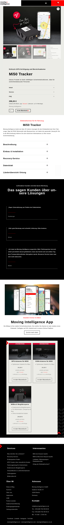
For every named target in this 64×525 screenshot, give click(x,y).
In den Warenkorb (22, 110)
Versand (25, 103)
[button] (46, 3)
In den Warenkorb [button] (20, 379)
